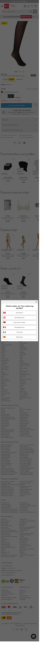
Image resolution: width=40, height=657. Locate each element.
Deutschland (19, 322)
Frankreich (19, 327)
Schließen (36, 302)
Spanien (19, 337)
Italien (19, 332)
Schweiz (19, 312)
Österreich (20, 317)
